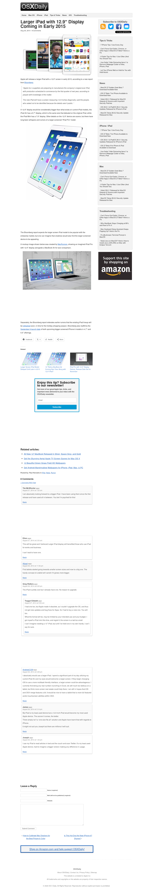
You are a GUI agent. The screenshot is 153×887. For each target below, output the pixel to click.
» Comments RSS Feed (28, 483)
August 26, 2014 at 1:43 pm (32, 740)
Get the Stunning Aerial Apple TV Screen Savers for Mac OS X (52, 458)
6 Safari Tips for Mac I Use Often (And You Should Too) (114, 57)
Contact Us (74, 872)
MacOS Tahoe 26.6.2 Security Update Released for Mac (114, 114)
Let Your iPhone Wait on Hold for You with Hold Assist (115, 71)
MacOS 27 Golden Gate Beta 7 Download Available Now (111, 88)
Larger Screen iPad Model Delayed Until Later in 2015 (30, 368)
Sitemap (94, 872)
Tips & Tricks (55, 15)
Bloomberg (28, 82)
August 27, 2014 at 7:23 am (32, 490)
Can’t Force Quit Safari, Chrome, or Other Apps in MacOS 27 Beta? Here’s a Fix (114, 50)
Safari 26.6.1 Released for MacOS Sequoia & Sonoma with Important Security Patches (113, 101)
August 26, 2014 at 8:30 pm (32, 586)
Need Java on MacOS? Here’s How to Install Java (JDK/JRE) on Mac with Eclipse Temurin (114, 243)
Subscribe (57, 407)
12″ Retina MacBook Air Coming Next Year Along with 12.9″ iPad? (55, 369)
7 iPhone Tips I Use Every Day (112, 45)
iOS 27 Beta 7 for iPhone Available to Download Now (113, 94)
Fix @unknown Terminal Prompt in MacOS (113, 236)
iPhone (39, 15)
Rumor (53, 473)
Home (24, 15)
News (64, 15)
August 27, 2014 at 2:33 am (32, 540)
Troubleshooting (80, 15)
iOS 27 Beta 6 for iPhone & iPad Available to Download (112, 146)
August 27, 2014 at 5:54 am (34, 603)
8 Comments (36, 30)
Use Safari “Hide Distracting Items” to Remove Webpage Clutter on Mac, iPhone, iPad (114, 64)
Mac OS (31, 15)
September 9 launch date (30, 329)
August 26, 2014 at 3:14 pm (32, 709)
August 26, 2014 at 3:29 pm (32, 672)
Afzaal (25, 563)
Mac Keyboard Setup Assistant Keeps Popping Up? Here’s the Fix (114, 230)
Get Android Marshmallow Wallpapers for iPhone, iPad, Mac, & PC (53, 467)
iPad (46, 15)
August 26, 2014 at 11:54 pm (33, 566)
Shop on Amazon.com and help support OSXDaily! (57, 849)
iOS (70, 15)
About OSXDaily (63, 872)
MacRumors (62, 244)
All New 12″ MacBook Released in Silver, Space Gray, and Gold (52, 453)
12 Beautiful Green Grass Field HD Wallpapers (45, 463)
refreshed (26, 326)
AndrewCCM (28, 669)
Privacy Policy (84, 872)
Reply (25, 502)
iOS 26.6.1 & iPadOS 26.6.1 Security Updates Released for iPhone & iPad (113, 108)
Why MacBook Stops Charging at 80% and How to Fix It (114, 224)
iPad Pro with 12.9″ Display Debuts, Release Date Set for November (80, 369)
